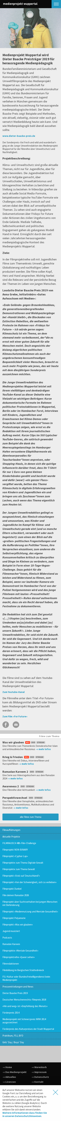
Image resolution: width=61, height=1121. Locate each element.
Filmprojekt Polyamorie (14, 918)
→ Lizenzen (9, 1081)
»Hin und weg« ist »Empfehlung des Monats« (25, 1006)
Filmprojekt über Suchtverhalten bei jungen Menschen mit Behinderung (29, 903)
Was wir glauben (13, 742)
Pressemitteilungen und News (17, 986)
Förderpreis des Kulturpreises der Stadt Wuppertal (28, 1028)
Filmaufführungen (11, 829)
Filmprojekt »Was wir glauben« (17, 924)
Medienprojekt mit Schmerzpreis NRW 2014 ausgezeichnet (24, 1021)
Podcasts (7, 937)
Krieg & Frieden (12, 757)
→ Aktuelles (9, 1076)
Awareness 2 (11, 786)
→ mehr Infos (43, 749)
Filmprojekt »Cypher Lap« (15, 856)
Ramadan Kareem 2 (15, 771)
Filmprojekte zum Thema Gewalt (18, 869)
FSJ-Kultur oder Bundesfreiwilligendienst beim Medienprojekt (26, 978)
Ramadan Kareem (11, 944)
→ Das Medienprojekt (14, 1072)
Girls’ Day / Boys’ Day (13, 1042)
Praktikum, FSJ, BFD (12, 1035)
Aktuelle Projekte (11, 836)
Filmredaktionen (10, 963)
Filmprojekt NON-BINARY (15, 849)
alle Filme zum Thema (30, 816)
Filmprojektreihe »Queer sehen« (18, 957)
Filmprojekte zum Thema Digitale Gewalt (22, 862)
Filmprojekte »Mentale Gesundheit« (20, 950)
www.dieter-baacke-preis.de (18, 135)
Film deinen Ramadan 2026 (15, 895)
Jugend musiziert (11, 931)
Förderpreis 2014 (10, 1012)
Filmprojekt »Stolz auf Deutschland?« (21, 875)
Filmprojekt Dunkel (11, 888)
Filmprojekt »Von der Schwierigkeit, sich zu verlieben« (29, 882)
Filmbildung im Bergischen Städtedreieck (23, 970)
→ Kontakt (37, 1081)
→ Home (7, 1067)
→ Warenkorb (39, 1067)
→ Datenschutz (40, 1076)
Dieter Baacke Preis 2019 (15, 993)
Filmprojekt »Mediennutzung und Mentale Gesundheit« (30, 911)
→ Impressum (39, 1072)
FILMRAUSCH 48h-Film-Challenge (19, 843)
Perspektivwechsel (15, 798)
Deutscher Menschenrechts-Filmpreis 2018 (24, 999)
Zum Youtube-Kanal (13, 692)
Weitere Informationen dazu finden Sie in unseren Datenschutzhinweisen (24, 1114)
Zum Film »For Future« (14, 716)
